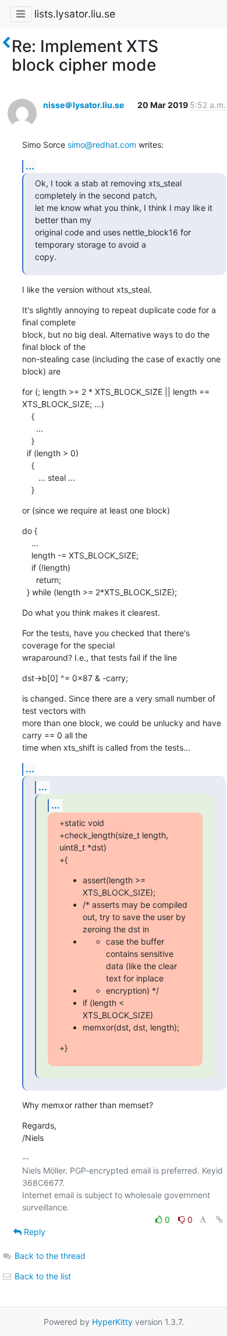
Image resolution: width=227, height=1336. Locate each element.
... (30, 166)
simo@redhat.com (102, 145)
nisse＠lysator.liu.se (83, 105)
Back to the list (41, 1276)
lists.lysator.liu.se (74, 14)
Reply (33, 1232)
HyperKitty (112, 1322)
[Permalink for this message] (219, 1219)
